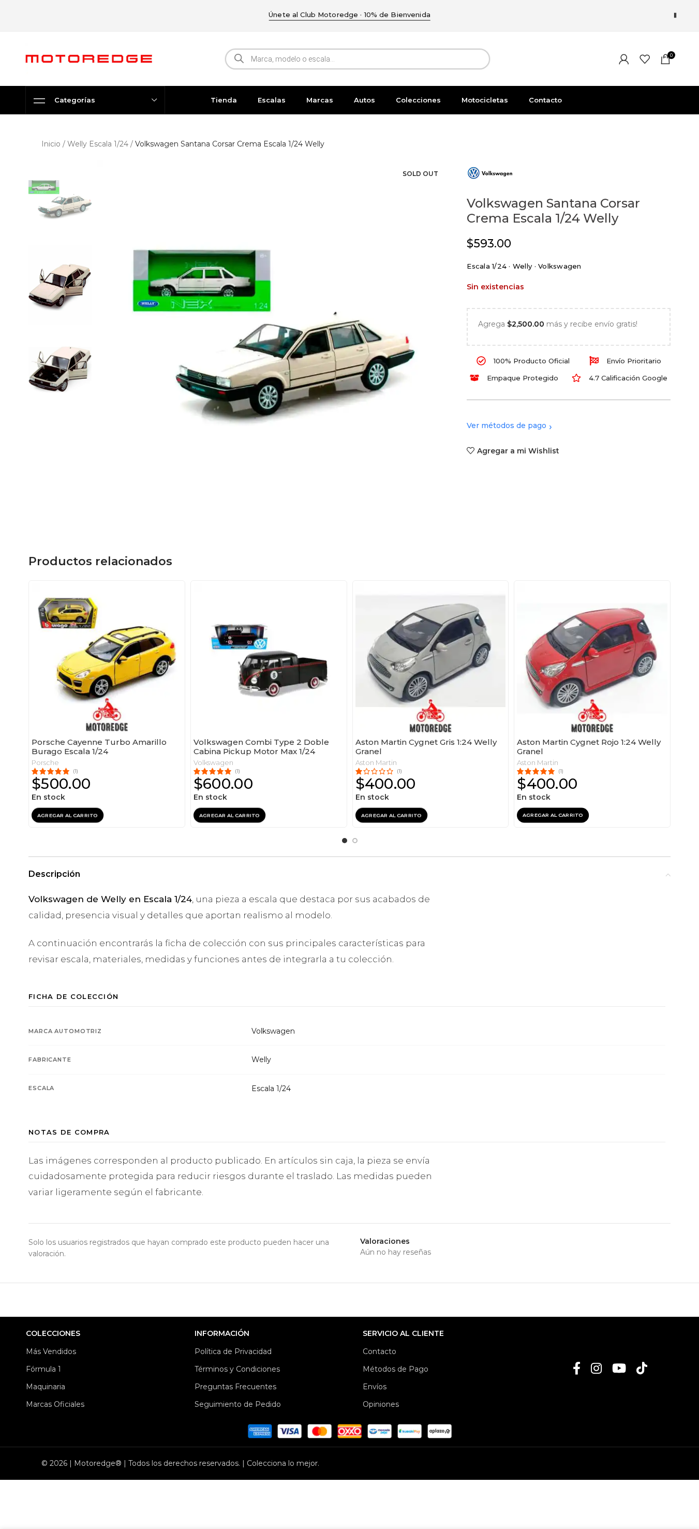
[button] (67, 815)
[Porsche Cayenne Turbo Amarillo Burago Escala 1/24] (107, 658)
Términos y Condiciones (237, 1369)
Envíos (374, 1386)
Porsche (45, 762)
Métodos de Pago (395, 1369)
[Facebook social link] (577, 1369)
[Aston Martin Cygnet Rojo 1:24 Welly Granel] (592, 658)
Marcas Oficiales (55, 1404)
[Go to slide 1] (344, 840)
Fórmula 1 (43, 1369)
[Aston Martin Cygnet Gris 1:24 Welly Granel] (430, 658)
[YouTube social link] (619, 1369)
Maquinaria (45, 1386)
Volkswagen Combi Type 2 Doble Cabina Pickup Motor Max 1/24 (261, 746)
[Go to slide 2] (355, 840)
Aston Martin (376, 762)
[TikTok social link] (641, 1369)
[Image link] (349, 1430)
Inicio (51, 144)
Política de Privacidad (233, 1351)
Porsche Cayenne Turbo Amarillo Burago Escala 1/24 (99, 746)
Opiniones (381, 1404)
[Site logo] (88, 58)
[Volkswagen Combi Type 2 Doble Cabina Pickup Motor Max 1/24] (269, 658)
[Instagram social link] (596, 1369)
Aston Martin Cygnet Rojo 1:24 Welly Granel (589, 746)
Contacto (379, 1351)
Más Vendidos (51, 1351)
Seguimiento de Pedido (238, 1404)
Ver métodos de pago (506, 425)
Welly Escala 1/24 (97, 144)
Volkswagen (213, 762)
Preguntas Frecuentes (235, 1386)
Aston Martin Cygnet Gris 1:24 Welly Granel (426, 746)
